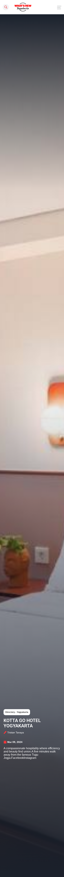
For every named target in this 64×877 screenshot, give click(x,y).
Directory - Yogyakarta (16, 712)
